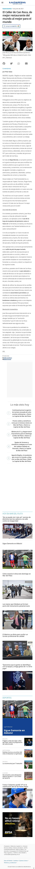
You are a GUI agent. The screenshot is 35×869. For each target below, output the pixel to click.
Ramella (29, 673)
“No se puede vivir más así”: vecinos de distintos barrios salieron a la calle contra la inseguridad (17, 519)
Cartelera (15, 860)
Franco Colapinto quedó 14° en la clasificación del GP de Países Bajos (15, 786)
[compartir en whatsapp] (21, 63)
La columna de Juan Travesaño (12, 763)
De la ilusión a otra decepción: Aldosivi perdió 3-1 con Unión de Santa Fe (12, 776)
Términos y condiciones (10, 862)
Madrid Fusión (7, 359)
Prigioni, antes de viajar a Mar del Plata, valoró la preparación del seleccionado (12, 742)
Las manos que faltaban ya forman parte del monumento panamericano (16, 605)
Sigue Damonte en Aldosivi (12, 543)
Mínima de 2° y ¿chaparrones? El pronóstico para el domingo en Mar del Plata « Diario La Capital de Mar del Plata (20, 435)
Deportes (29, 790)
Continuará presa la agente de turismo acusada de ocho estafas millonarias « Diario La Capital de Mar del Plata (19, 413)
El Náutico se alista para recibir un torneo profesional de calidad (15, 635)
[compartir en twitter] (14, 63)
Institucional (6, 750)
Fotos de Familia (8, 860)
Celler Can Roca (7, 358)
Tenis (30, 642)
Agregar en (12, 26)
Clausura (5, 773)
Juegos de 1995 (27, 612)
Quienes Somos (23, 860)
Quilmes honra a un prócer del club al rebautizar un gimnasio (12, 753)
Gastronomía (7, 9)
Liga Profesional (8, 727)
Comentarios (7, 68)
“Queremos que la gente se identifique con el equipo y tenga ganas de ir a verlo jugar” (17, 666)
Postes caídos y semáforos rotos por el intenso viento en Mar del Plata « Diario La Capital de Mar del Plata (20, 424)
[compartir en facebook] (6, 63)
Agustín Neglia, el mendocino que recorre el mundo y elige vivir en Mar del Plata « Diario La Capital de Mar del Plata (20, 458)
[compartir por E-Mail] (28, 63)
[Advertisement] (17, 379)
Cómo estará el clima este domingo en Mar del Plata (17, 575)
